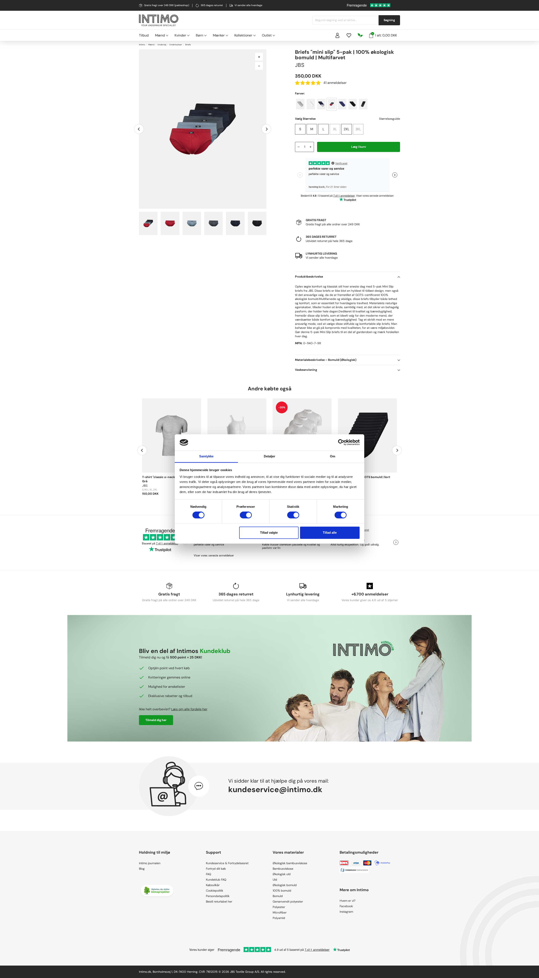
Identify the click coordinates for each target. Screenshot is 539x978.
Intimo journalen (149, 863)
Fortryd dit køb (216, 869)
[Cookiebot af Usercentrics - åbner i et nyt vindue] (341, 442)
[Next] (266, 129)
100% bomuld (282, 890)
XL (335, 129)
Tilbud (144, 35)
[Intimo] (158, 20)
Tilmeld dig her (156, 720)
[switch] (246, 515)
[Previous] (139, 129)
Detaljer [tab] (269, 456)
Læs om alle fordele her (189, 709)
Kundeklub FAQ (216, 879)
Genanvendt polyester (288, 901)
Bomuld (278, 896)
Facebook (346, 906)
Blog (142, 869)
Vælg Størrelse (305, 119)
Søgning (389, 20)
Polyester (279, 907)
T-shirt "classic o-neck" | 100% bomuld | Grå (170, 479)
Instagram (346, 912)
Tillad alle (330, 532)
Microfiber (280, 912)
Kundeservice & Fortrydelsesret (227, 863)
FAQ (208, 874)
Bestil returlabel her (219, 901)
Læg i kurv (358, 147)
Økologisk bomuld (285, 885)
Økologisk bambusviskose (290, 863)
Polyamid (279, 918)
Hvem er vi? (347, 901)
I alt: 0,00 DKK (384, 35)
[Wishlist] (349, 35)
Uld (275, 879)
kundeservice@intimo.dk (275, 789)
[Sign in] (337, 35)
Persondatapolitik (217, 896)
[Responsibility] (360, 35)
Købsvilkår (213, 885)
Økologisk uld (282, 874)
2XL (346, 129)
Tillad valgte (269, 532)
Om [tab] (332, 456)
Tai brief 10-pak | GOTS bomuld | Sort (364, 477)
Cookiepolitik (214, 890)
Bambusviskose (283, 869)
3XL (358, 129)
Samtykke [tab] (206, 456)
